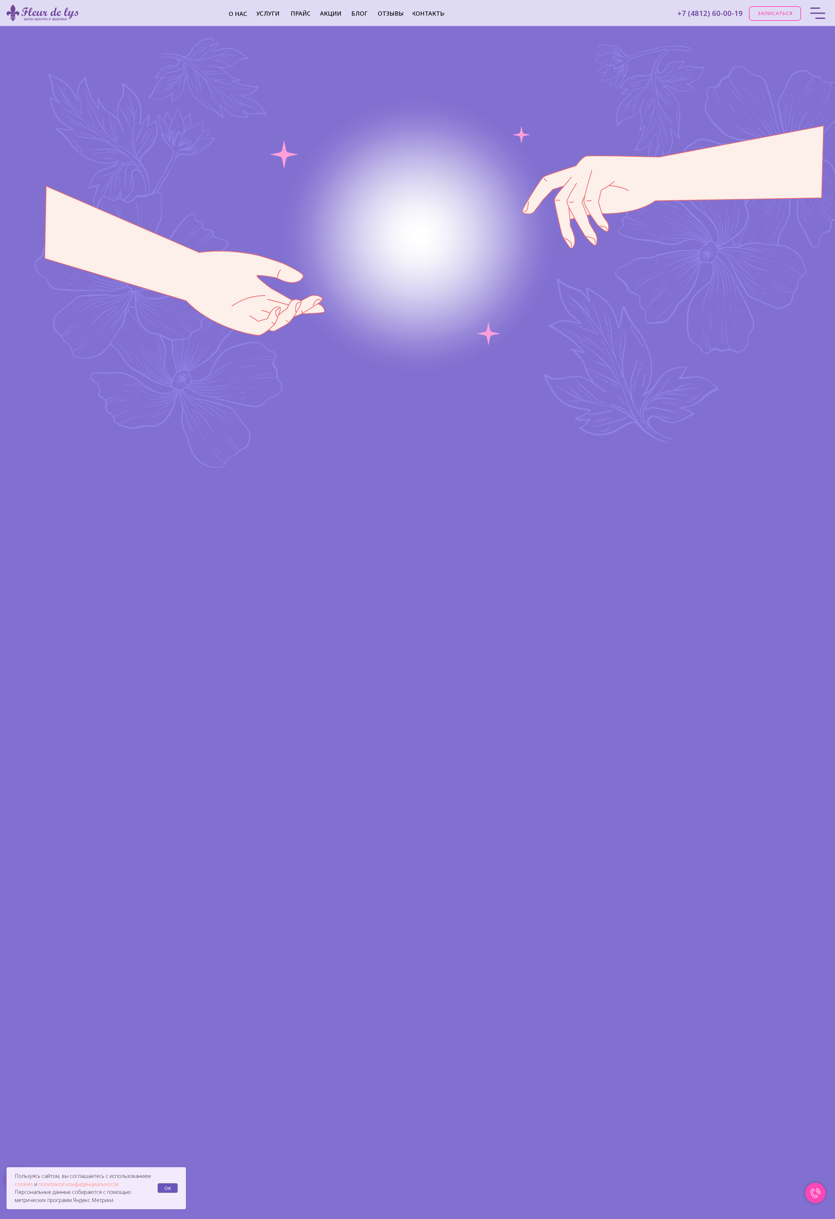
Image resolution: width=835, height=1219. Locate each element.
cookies (24, 1184)
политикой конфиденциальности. (78, 1184)
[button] (775, 13)
